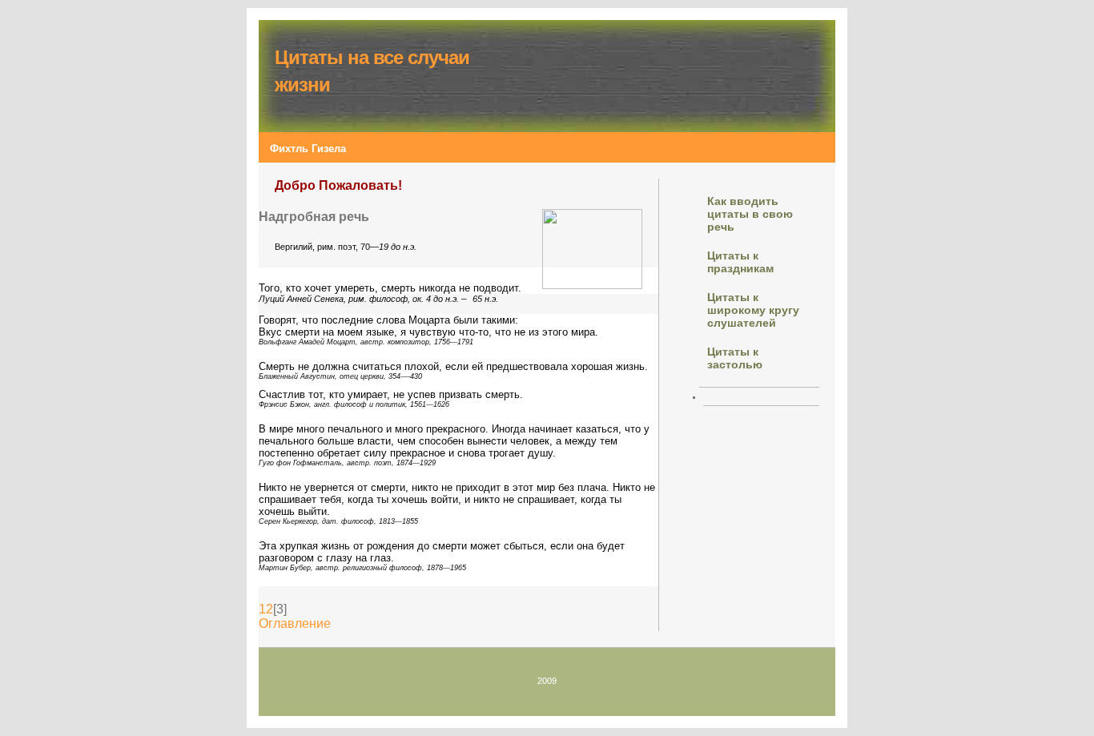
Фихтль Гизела (308, 149)
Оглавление (295, 623)
